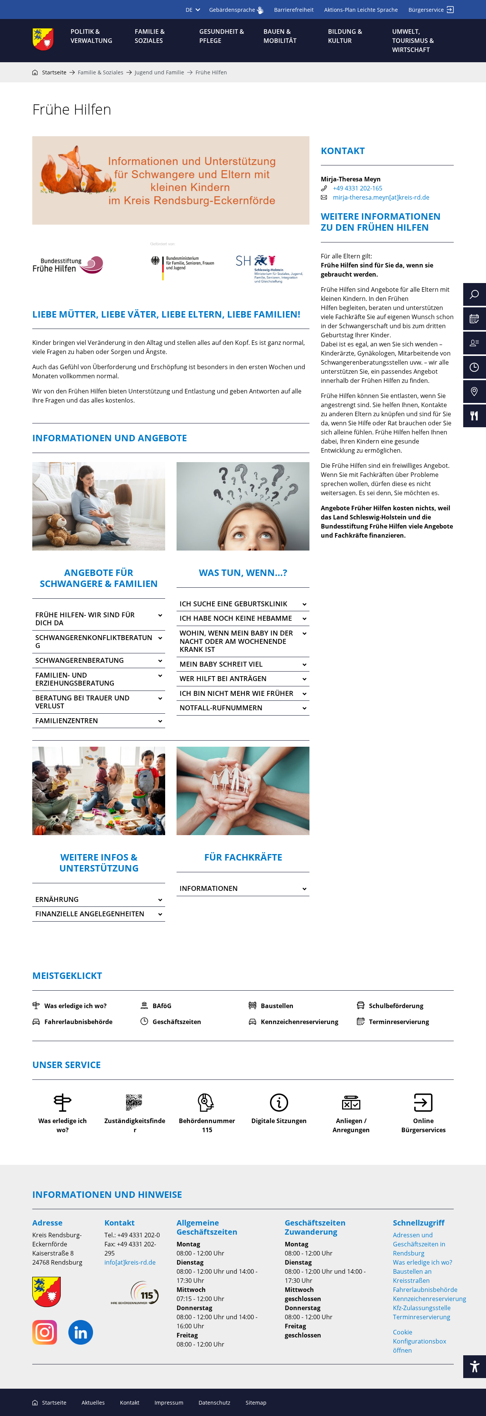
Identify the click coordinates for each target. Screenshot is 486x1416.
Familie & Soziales (100, 72)
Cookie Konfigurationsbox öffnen (419, 1341)
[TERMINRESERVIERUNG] (474, 318)
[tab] (98, 619)
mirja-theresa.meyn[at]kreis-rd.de (381, 197)
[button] (98, 619)
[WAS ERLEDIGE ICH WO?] (474, 343)
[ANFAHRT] (474, 391)
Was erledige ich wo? (422, 1262)
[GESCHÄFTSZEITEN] (474, 367)
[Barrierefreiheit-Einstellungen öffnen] (474, 1366)
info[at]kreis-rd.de (130, 1262)
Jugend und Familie (159, 72)
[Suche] (474, 294)
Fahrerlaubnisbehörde (425, 1289)
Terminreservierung (421, 1317)
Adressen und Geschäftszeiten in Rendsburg (419, 1244)
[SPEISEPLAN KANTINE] (474, 415)
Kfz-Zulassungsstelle (422, 1308)
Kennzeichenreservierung (429, 1299)
